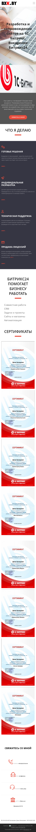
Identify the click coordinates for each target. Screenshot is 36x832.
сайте (11, 257)
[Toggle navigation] (34, 3)
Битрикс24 (27, 829)
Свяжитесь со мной (18, 117)
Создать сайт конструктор (18, 827)
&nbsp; (3, 166)
